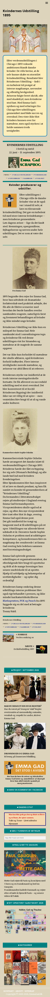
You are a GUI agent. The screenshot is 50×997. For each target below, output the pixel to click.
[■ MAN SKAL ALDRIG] (33, 972)
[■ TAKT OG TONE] (8, 960)
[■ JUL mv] (25, 983)
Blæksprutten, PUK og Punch (19, 600)
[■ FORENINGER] (33, 960)
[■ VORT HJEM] (25, 972)
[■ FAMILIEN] (33, 983)
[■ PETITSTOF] (42, 972)
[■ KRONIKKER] (8, 972)
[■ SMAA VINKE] (16, 972)
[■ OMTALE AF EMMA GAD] (8, 983)
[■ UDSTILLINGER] (25, 960)
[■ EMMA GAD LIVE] (42, 983)
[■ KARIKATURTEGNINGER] (16, 983)
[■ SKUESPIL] (16, 960)
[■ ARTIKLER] (42, 960)
